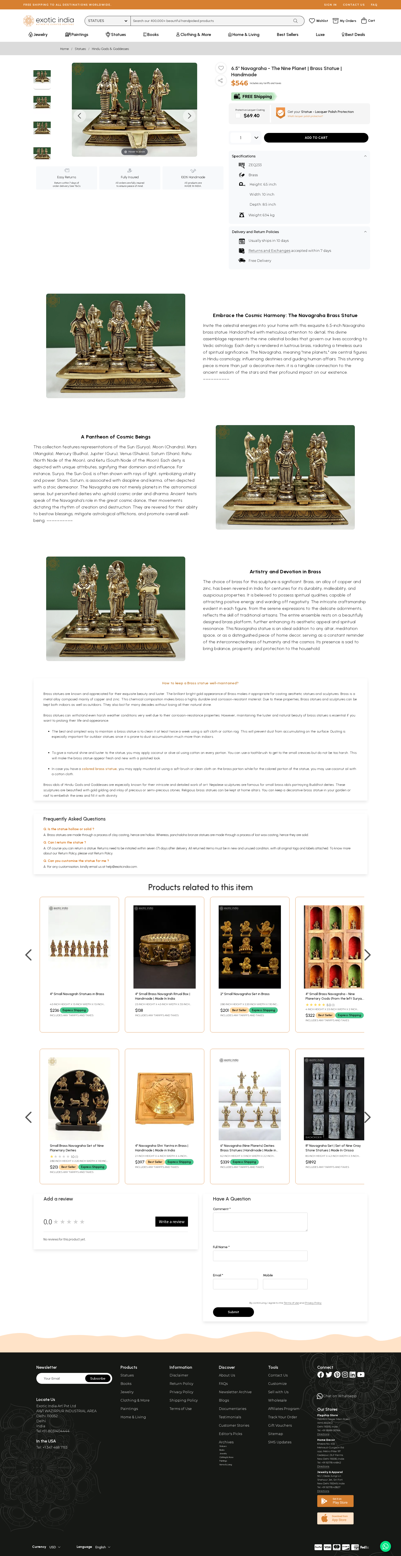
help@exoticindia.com (121, 867)
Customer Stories (234, 1425)
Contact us (354, 4)
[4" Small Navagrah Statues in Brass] (79, 987)
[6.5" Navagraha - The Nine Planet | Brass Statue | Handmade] (42, 77)
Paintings (129, 1409)
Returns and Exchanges (269, 251)
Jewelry (127, 1392)
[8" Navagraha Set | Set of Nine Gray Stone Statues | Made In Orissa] (335, 1139)
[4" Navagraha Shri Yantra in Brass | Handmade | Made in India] (164, 1139)
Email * (218, 1275)
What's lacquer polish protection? (305, 116)
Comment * (222, 1209)
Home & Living (133, 1417)
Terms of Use (291, 1302)
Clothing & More (135, 1400)
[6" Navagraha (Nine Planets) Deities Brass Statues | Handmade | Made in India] (250, 1139)
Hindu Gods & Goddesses (110, 49)
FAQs (223, 1384)
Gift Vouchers (280, 1425)
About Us (227, 1375)
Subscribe (97, 1378)
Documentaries (232, 1409)
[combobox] (210, 21)
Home (64, 49)
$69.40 (252, 115)
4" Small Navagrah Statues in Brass (77, 994)
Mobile (268, 1275)
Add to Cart (316, 138)
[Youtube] (361, 1376)
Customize (277, 1384)
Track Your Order (282, 1417)
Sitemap (275, 1434)
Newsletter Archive (235, 1392)
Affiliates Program (283, 1409)
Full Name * (221, 1247)
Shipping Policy (184, 1400)
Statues (80, 49)
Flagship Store (327, 1415)
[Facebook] (320, 1376)
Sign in (330, 4)
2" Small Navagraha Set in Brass (245, 994)
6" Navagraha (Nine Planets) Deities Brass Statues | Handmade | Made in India (248, 1150)
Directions (323, 1434)
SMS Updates (279, 1442)
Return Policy (103, 853)
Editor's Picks (230, 1434)
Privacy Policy (313, 1302)
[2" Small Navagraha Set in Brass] (250, 987)
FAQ (374, 4)
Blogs (224, 1400)
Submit (233, 1312)
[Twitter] (329, 1376)
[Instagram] (345, 1376)
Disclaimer (179, 1375)
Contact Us (278, 1375)
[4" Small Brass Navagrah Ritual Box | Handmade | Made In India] (164, 987)
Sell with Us (278, 1392)
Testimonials (230, 1417)
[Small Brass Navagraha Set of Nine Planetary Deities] (79, 1139)
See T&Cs (74, 186)
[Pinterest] (337, 1376)
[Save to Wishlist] (220, 69)
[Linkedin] (352, 1376)
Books (126, 1384)
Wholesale (277, 1400)
